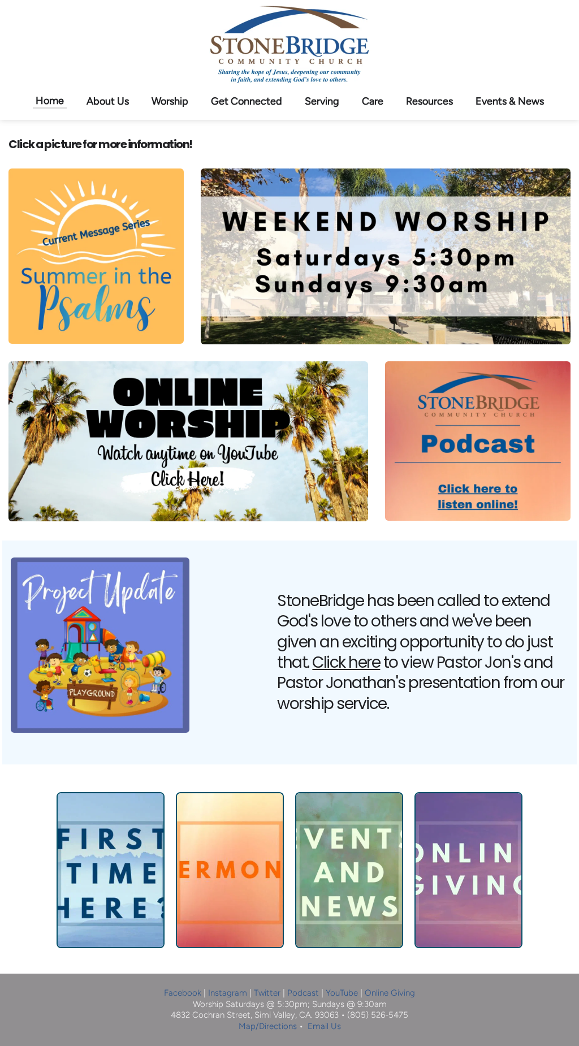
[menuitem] (50, 100)
